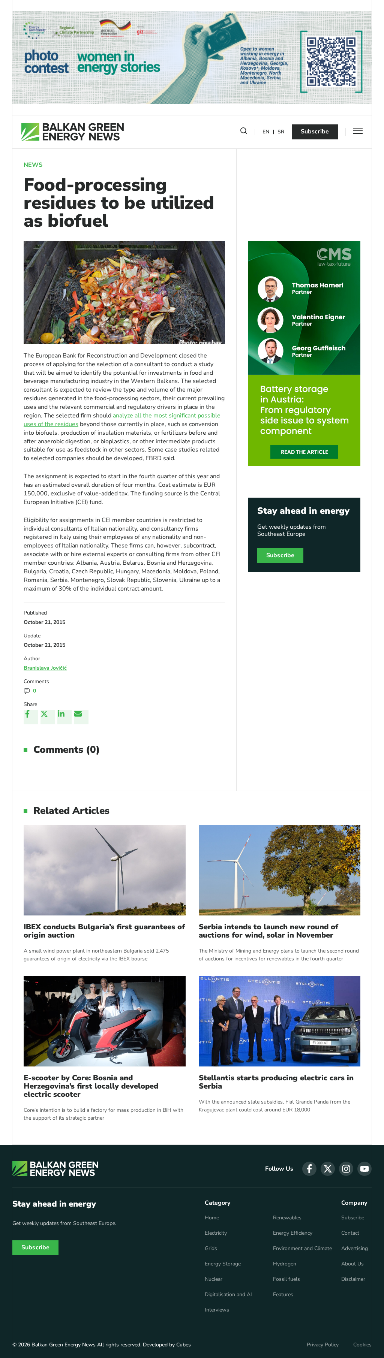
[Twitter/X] (47, 717)
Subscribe (315, 131)
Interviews (217, 1310)
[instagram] (346, 1169)
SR (281, 132)
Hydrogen (284, 1264)
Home (212, 1218)
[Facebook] (31, 717)
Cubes (183, 1344)
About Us (352, 1264)
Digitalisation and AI (228, 1295)
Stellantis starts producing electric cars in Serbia (276, 1082)
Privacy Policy (323, 1345)
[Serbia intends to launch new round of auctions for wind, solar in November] (280, 870)
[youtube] (364, 1169)
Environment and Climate (302, 1249)
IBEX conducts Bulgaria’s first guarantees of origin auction (104, 931)
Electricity (216, 1233)
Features (283, 1295)
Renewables (287, 1218)
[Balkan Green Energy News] (72, 132)
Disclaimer (353, 1279)
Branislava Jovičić (45, 668)
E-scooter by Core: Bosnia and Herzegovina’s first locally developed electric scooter (91, 1086)
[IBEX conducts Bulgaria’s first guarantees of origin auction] (105, 870)
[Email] (81, 717)
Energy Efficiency (292, 1233)
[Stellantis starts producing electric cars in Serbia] (280, 1021)
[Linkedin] (64, 717)
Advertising (354, 1249)
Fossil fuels (286, 1279)
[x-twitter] (328, 1169)
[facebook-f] (309, 1169)
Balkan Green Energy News (64, 1344)
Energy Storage (223, 1264)
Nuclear (213, 1279)
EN (265, 132)
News (33, 165)
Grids (211, 1249)
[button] (243, 132)
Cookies (362, 1345)
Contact (350, 1233)
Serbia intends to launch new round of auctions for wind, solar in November (268, 931)
